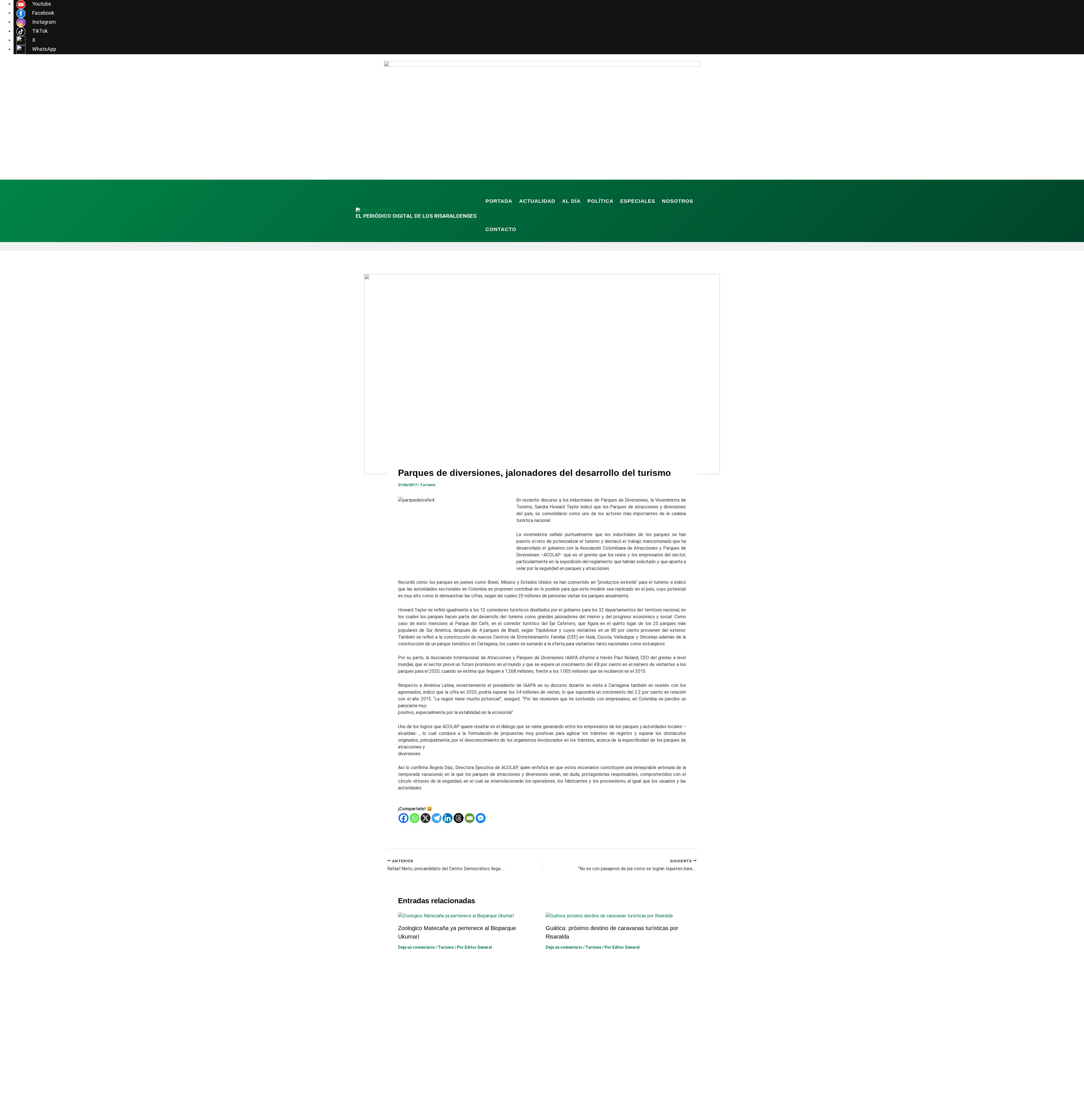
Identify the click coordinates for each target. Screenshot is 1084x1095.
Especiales (637, 201)
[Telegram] (437, 818)
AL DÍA (571, 201)
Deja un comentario (416, 947)
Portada (499, 201)
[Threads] (459, 818)
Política (600, 201)
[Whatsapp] (414, 818)
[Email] (470, 818)
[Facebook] (403, 818)
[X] (425, 818)
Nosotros (677, 201)
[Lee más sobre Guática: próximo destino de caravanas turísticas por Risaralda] (609, 915)
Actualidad (537, 201)
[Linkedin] (448, 818)
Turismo (427, 485)
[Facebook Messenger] (481, 818)
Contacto (501, 229)
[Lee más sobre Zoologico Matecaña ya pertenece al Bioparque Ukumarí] (456, 915)
